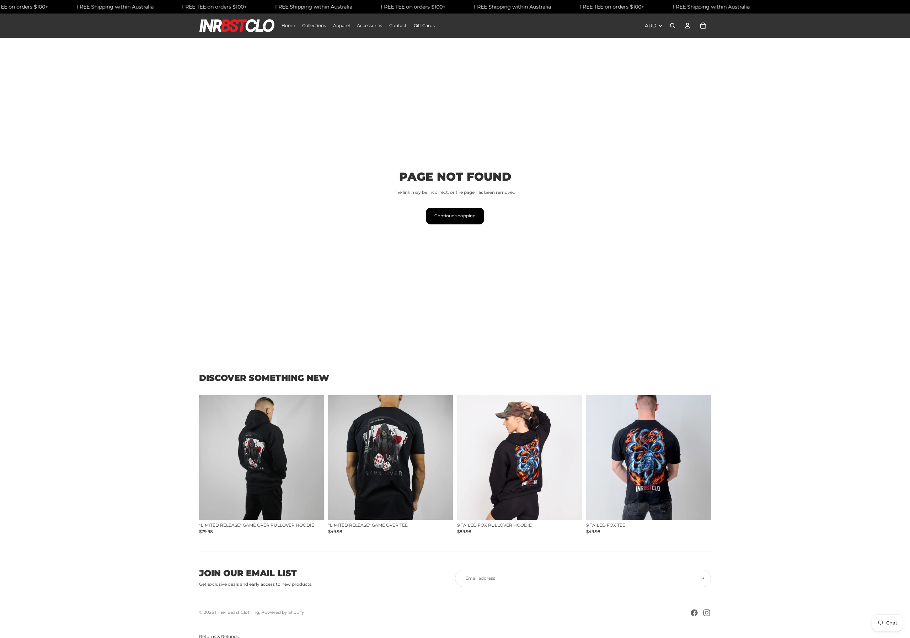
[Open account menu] (687, 25)
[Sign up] (702, 578)
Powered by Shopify (282, 612)
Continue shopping (455, 215)
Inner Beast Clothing (237, 612)
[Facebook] (694, 612)
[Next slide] (313, 458)
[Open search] (672, 25)
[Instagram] (706, 612)
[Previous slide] (209, 458)
